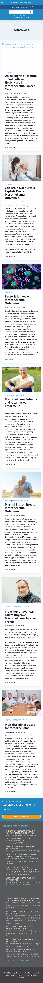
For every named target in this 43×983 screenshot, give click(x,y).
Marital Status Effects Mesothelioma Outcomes (20, 508)
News (26, 7)
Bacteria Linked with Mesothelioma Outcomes (19, 299)
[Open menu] (2, 2)
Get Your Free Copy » (21, 817)
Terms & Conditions (30, 975)
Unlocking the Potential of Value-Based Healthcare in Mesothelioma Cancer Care (21, 82)
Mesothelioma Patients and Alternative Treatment (21, 402)
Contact (20, 7)
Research (8, 721)
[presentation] (21, 56)
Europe (7, 606)
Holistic (8, 501)
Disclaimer (18, 975)
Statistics (25, 501)
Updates (15, 721)
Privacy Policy (9, 975)
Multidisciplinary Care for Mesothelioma (20, 726)
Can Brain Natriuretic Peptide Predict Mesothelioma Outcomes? (20, 193)
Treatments (19, 395)
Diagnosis (8, 292)
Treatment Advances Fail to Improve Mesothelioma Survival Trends (20, 617)
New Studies (27, 719)
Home (14, 7)
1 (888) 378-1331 (21, 17)
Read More (10, 148)
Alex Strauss (10, 626)
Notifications (34, 6)
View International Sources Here (18, 960)
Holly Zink (9, 93)
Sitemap (21, 977)
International (16, 606)
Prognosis (8, 72)
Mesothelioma (21, 2)
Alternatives (9, 395)
